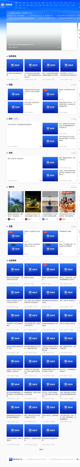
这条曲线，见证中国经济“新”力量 (47, 18)
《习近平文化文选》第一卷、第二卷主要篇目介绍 (37, 15)
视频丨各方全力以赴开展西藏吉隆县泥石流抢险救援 (22, 18)
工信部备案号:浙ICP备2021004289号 (36, 459)
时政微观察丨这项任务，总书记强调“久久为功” (21, 13)
